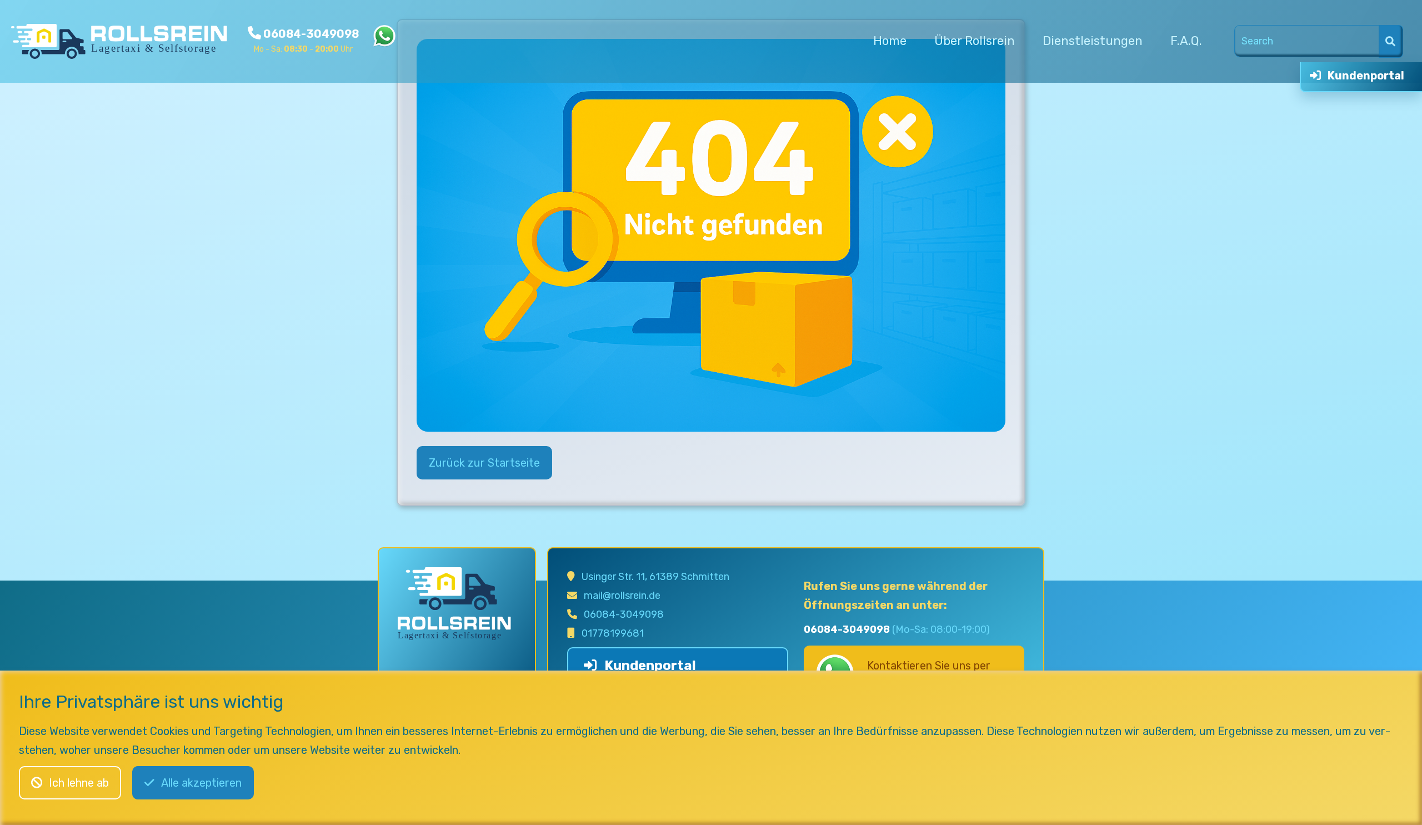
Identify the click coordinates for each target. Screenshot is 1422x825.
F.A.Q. (1186, 40)
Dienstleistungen (1093, 40)
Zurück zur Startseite (484, 462)
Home (890, 40)
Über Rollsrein (974, 40)
